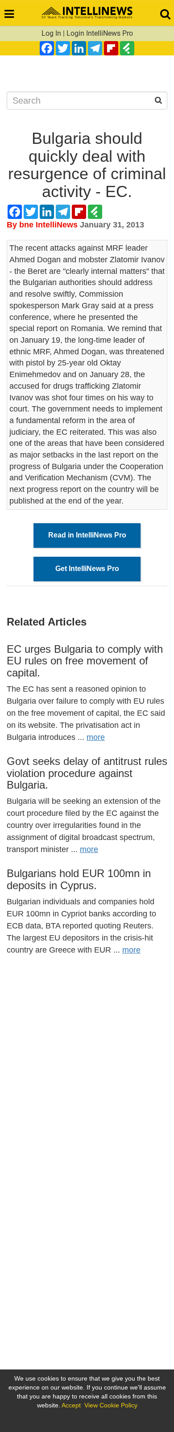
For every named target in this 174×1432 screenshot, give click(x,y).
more (96, 737)
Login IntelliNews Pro (99, 33)
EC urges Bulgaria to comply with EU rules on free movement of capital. (85, 661)
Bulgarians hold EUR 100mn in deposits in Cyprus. (79, 879)
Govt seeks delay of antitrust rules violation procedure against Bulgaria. (87, 773)
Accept (71, 1405)
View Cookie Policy (110, 1405)
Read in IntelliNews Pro (87, 535)
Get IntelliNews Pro (87, 568)
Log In (51, 33)
